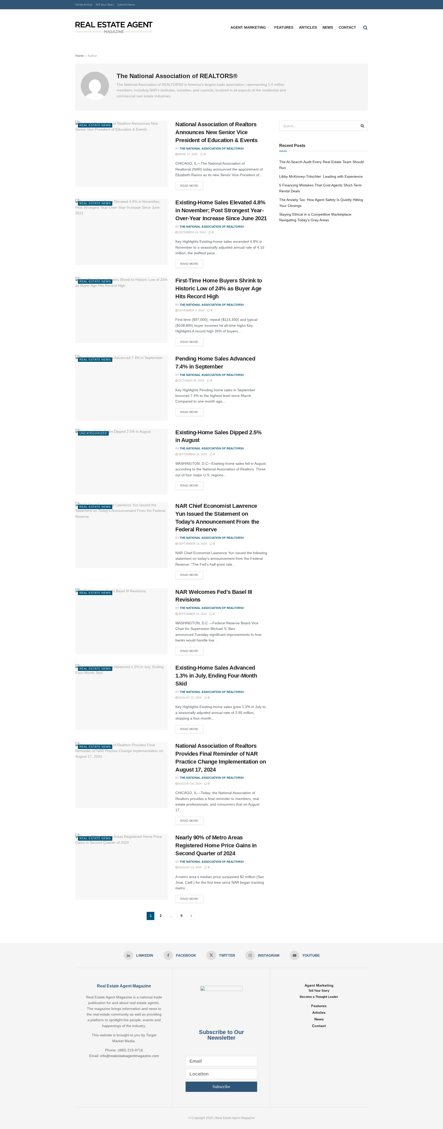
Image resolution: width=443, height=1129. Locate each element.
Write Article (83, 4)
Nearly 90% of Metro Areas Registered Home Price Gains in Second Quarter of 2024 (216, 845)
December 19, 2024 (192, 232)
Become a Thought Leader (319, 997)
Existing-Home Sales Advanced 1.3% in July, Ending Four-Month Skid (216, 675)
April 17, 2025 (188, 154)
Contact (347, 27)
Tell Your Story (104, 4)
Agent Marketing (248, 27)
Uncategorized (93, 433)
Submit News (126, 4)
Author (92, 56)
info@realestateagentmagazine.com (129, 1056)
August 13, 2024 (190, 867)
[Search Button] (362, 126)
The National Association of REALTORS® (212, 148)
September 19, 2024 (192, 454)
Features (283, 27)
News (328, 27)
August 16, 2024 (190, 783)
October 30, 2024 (191, 380)
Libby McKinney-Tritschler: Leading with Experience (321, 176)
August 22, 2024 (190, 697)
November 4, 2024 (191, 310)
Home (79, 56)
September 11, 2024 (192, 613)
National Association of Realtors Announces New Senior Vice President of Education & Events (216, 132)
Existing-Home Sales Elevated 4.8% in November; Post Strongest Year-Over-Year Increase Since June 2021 (221, 210)
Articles (308, 27)
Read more (189, 185)
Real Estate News (95, 125)
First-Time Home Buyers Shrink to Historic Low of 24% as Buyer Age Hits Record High (218, 288)
